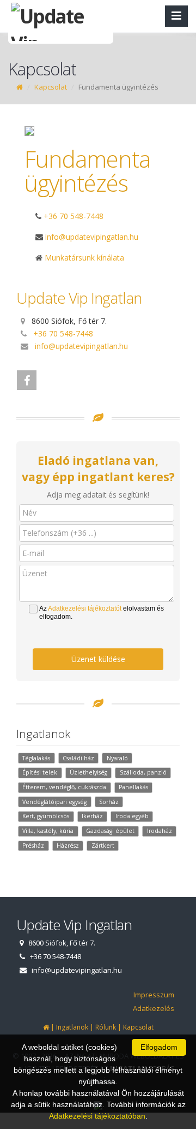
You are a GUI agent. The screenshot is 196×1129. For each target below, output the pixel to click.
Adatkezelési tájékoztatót (84, 608)
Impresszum (153, 995)
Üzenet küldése (98, 659)
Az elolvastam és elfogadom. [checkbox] (101, 612)
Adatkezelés (153, 1008)
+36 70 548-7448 (73, 216)
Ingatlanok (72, 1027)
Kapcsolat (50, 87)
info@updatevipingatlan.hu (81, 346)
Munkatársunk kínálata (83, 257)
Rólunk (105, 1027)
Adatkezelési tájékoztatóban (97, 1116)
